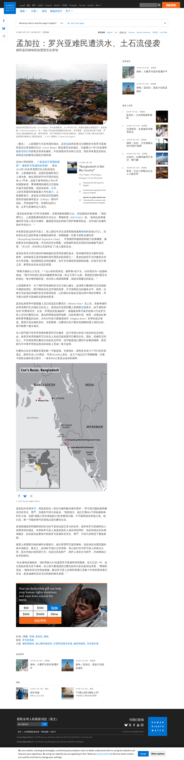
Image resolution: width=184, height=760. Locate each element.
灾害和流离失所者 (62, 643)
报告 (44, 11)
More (99, 5)
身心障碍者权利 (43, 643)
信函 (83, 307)
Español (90, 5)
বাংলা (116, 32)
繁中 (34, 5)
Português (73, 5)
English (40, 5)
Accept (143, 753)
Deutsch (57, 5)
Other (54, 614)
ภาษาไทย (163, 32)
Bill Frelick (76, 217)
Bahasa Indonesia (143, 32)
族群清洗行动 (23, 151)
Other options (158, 753)
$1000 (40, 614)
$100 (40, 608)
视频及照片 (56, 11)
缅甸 (83, 231)
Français (48, 5)
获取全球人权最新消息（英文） (38, 719)
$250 (54, 608)
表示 (33, 508)
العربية (22, 5)
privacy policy (103, 753)
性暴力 (50, 191)
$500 (26, 614)
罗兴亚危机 (28, 639)
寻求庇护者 (93, 643)
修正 (19, 732)
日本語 (64, 5)
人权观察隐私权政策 (31, 732)
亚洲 (31, 636)
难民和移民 (28, 643)
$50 (26, 608)
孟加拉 (65, 143)
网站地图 (44, 732)
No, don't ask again (75, 23)
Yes (61, 23)
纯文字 (53, 732)
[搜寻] (159, 5)
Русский (82, 5)
